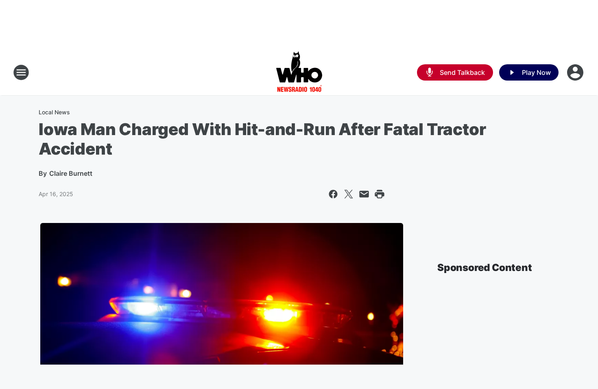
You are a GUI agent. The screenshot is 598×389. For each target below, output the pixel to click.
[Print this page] (379, 194)
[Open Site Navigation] (21, 72)
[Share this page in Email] (364, 194)
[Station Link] (299, 72)
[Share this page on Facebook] (333, 194)
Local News (54, 112)
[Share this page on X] (348, 194)
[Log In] (576, 72)
